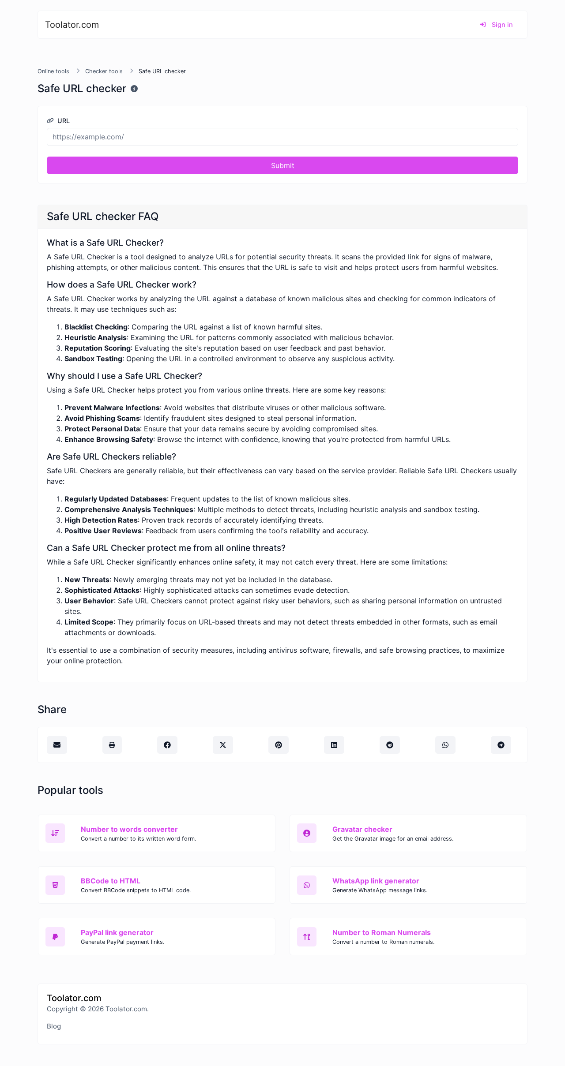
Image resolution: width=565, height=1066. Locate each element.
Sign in (501, 24)
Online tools (53, 71)
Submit (282, 165)
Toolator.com (72, 24)
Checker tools (104, 71)
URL (63, 120)
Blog (54, 1026)
